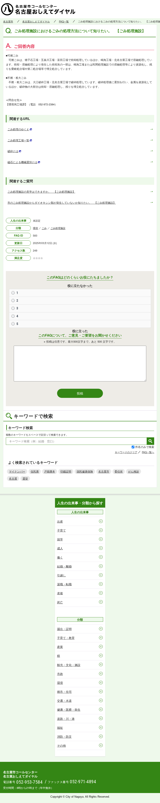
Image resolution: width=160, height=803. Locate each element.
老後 (60, 593)
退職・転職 (64, 584)
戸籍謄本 (49, 471)
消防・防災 (64, 736)
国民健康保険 (85, 471)
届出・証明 (64, 629)
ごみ (44, 228)
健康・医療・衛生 (68, 709)
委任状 (119, 471)
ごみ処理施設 (57, 228)
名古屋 (13, 478)
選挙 (25, 478)
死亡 (60, 602)
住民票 (35, 471)
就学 (60, 539)
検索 (150, 441)
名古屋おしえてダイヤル (36, 21)
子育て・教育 (66, 638)
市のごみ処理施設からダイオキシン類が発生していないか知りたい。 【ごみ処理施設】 (62, 203)
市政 (60, 674)
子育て (61, 530)
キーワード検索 (20, 427)
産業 (60, 647)
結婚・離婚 (64, 566)
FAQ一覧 (64, 21)
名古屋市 (8, 21)
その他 (61, 745)
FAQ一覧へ (148, 452)
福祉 (60, 727)
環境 (35, 228)
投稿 (80, 393)
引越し (61, 575)
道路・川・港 (66, 719)
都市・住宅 (64, 692)
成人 (60, 548)
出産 (60, 521)
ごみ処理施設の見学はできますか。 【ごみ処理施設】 (41, 192)
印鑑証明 (65, 471)
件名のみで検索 (144, 447)
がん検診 (133, 471)
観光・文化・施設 (68, 665)
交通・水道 (64, 700)
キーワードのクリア (126, 452)
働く (60, 557)
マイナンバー (17, 471)
